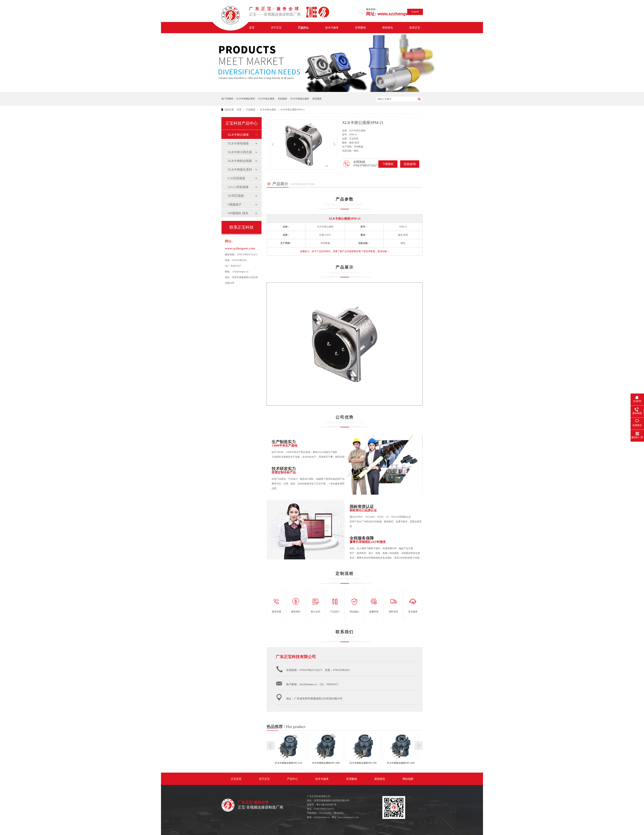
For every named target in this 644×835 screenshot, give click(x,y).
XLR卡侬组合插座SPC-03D (401, 763)
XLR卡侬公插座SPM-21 (292, 109)
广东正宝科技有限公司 (296, 657)
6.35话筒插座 (236, 178)
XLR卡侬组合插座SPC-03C (363, 763)
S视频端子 (234, 204)
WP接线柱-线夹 (238, 213)
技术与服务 (332, 27)
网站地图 (407, 778)
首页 (251, 27)
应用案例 (360, 27)
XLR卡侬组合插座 (299, 98)
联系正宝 (414, 27)
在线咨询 (410, 164)
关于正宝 (276, 27)
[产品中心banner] (322, 91)
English (415, 11)
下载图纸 (388, 164)
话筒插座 (317, 98)
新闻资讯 (387, 27)
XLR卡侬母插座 (238, 143)
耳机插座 (282, 98)
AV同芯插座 (236, 195)
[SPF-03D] (401, 746)
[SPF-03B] (326, 746)
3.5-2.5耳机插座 (238, 187)
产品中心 (303, 27)
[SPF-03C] (363, 746)
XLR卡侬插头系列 (245, 98)
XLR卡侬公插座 (266, 98)
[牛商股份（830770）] (335, 809)
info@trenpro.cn (240, 271)
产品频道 (251, 109)
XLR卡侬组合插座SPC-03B (326, 763)
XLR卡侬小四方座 (240, 152)
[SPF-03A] (288, 746)
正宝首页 (236, 778)
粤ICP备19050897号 (326, 804)
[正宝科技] (227, 811)
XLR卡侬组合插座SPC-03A (288, 763)
